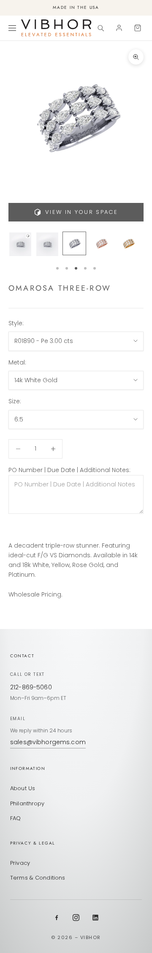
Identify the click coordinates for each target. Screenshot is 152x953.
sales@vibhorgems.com (48, 742)
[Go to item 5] (128, 243)
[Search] (100, 27)
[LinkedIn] (95, 917)
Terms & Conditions (37, 878)
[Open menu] (13, 28)
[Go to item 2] (47, 244)
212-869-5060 (31, 687)
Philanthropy (27, 803)
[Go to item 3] (74, 243)
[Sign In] (119, 27)
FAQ (15, 818)
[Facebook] (56, 917)
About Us (22, 788)
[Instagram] (76, 917)
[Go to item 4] (101, 243)
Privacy (20, 863)
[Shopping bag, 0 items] (137, 27)
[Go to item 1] (20, 244)
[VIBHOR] (56, 28)
